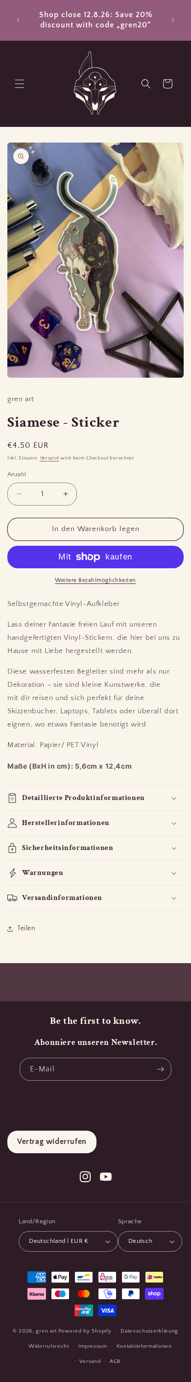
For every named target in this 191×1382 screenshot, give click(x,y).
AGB (115, 1361)
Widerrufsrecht (48, 1346)
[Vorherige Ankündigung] (18, 20)
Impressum (92, 1346)
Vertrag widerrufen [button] (52, 1141)
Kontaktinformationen (144, 1346)
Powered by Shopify (85, 1331)
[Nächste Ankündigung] (173, 20)
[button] (19, 84)
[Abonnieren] (160, 1069)
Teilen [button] (26, 928)
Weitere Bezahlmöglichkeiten (95, 580)
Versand (49, 458)
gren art (46, 1331)
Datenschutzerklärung (149, 1331)
